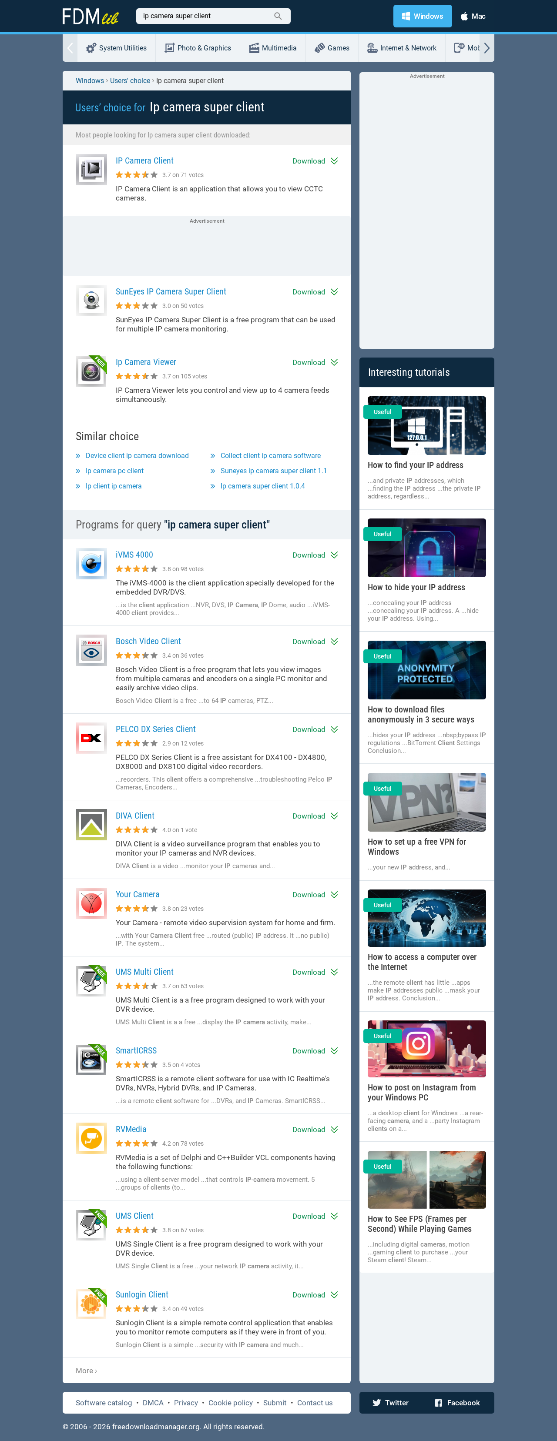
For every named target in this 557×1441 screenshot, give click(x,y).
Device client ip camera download (137, 455)
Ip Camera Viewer (146, 362)
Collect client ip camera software (271, 455)
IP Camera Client (145, 161)
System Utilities (123, 48)
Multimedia (279, 48)
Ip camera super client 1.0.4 (263, 486)
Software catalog (104, 1402)
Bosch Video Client (148, 641)
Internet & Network (408, 48)
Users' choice (130, 81)
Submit (275, 1402)
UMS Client (135, 1216)
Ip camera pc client (115, 471)
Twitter (397, 1402)
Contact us (315, 1402)
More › (86, 1370)
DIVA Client (135, 816)
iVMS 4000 (134, 555)
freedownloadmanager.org (156, 1426)
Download (308, 161)
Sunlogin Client (142, 1295)
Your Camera (138, 894)
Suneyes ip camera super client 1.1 (274, 471)
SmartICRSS (136, 1051)
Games (338, 48)
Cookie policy (230, 1402)
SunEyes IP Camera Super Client (171, 292)
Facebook (463, 1402)
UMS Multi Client (145, 972)
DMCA (153, 1402)
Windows (90, 81)
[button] (70, 48)
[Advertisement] (207, 246)
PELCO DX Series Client (156, 729)
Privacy (186, 1402)
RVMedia (131, 1129)
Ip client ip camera (114, 486)
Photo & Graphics (204, 48)
